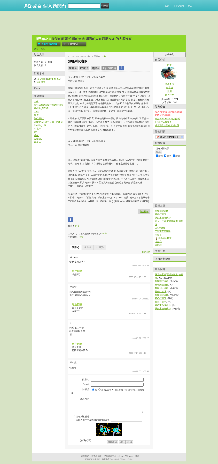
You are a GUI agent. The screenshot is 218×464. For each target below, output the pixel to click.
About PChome (126, 456)
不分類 (80, 237)
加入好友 (169, 95)
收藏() (100, 247)
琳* (35, 132)
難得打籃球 (160, 214)
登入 (190, 6)
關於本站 (169, 84)
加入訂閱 (40, 82)
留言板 (169, 87)
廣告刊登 (85, 456)
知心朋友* (39, 118)
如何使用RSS (53, 79)
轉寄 (105, 233)
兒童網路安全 (110, 456)
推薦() (87, 247)
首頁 (36, 49)
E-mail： (87, 384)
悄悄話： (86, 389)
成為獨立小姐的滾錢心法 (167, 125)
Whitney (38, 139)
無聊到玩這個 (161, 211)
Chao (36, 111)
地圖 (169, 91)
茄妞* (36, 135)
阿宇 (77, 225)
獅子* (36, 115)
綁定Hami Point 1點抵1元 (167, 118)
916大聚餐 (160, 228)
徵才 (137, 456)
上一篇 (103, 56)
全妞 (36, 101)
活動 (43, 49)
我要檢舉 (144, 211)
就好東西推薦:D (162, 217)
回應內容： (85, 398)
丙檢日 (158, 234)
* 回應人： (86, 379)
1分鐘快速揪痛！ (163, 122)
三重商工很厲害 (162, 231)
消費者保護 (96, 456)
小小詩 (37, 128)
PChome (180, 6)
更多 (37, 142)
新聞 (167, 6)
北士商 (158, 241)
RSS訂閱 (40, 79)
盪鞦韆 (158, 245)
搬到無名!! (43, 39)
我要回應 (146, 252)
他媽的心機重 (165, 238)
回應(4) (75, 247)
